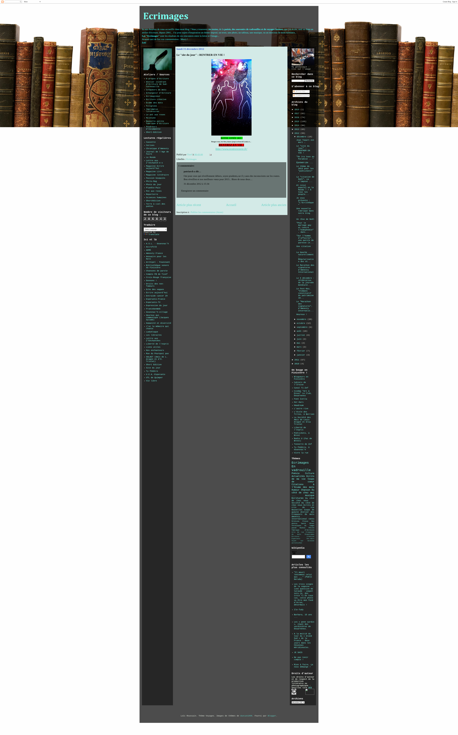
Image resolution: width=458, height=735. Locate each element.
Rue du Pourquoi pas (157, 354)
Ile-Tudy (299, 610)
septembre (303, 327)
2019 (297, 110)
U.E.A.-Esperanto (155, 374)
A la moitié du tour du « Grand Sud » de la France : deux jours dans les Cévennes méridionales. (303, 641)
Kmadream (299, 405)
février (301, 351)
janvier (301, 355)
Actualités (298, 476)
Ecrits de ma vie (303, 477)
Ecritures (297, 498)
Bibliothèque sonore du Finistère (157, 266)
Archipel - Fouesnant (158, 262)
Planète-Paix (153, 188)
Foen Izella (300, 399)
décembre (302, 137)
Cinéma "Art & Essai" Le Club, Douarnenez (303, 393)
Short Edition (154, 365)
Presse (305, 521)
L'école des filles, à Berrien (304, 413)
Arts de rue (298, 532)
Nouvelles (297, 510)
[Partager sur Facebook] (222, 155)
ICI (310, 688)
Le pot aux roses (155, 115)
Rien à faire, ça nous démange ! (303, 666)
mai (299, 343)
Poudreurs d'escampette (153, 128)
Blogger (272, 716)
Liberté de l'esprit (157, 344)
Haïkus (302, 528)
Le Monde (151, 157)
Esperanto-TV (153, 302)
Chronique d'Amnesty (157, 149)
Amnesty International (299, 518)
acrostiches (297, 543)
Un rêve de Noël (305, 219)
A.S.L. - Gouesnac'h (157, 244)
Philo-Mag (151, 181)
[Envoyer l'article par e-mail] (210, 154)
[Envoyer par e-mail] (215, 155)
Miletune (151, 118)
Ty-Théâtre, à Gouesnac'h (302, 448)
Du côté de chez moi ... (303, 493)
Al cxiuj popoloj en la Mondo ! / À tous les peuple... (305, 190)
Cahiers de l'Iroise (300, 383)
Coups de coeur (303, 480)
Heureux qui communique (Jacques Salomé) (157, 317)
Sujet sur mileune (303, 541)
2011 (297, 360)
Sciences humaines (156, 198)
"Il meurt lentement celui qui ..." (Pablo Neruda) (303, 575)
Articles (300, 91)
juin (300, 339)
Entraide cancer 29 (157, 296)
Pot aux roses (154, 191)
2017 (297, 114)
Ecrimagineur (153, 96)
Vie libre (151, 381)
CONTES (311, 519)
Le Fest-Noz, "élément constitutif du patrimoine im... (305, 293)
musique (309, 495)
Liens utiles (153, 347)
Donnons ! (151, 281)
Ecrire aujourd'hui (157, 293)
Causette (151, 142)
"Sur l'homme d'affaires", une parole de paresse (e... (305, 239)
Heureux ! (301, 314)
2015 (297, 121)
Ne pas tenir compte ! (301, 658)
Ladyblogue (152, 332)
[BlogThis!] (218, 155)
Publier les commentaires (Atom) (207, 212)
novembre (302, 319)
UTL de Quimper (154, 378)
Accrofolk (151, 247)
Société (296, 503)
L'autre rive (301, 409)
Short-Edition (154, 132)
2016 (297, 117)
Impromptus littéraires (152, 110)
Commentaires (302, 96)
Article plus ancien (273, 205)
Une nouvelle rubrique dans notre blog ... (305, 212)
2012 (297, 133)
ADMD (148, 250)
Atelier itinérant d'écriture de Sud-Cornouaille (157, 84)
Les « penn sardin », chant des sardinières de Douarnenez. (304, 625)
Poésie (295, 473)
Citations (297, 484)
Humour (295, 490)
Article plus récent (189, 205)
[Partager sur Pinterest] (225, 155)
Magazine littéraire (157, 175)
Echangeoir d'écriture (158, 93)
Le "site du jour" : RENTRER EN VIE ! (303, 149)
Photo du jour (154, 185)
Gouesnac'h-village (157, 312)
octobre (301, 323)
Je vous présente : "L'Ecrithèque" (305, 201)
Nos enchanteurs (155, 350)
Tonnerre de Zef (303, 444)
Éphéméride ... (304, 163)
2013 (297, 129)
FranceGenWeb (153, 309)
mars (300, 347)
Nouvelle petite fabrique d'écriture (157, 122)
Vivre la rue (301, 453)
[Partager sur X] (220, 155)
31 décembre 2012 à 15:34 (196, 183)
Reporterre (152, 194)
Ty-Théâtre (152, 371)
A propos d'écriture (157, 79)
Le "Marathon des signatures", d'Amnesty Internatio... (305, 306)
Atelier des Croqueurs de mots (303, 513)
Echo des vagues (155, 289)
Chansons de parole (157, 271)
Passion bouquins (155, 178)
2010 (297, 364)
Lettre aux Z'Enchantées (153, 339)
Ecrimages (165, 16)
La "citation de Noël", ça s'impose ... (305, 179)
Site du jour (153, 368)
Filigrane (151, 106)
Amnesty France (154, 253)
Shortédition (153, 201)
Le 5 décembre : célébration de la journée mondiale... (305, 281)
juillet (301, 335)
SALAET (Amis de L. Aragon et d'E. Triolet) (157, 359)
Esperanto (296, 539)
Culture (309, 473)
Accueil (231, 205)
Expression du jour (157, 306)
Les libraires (154, 335)
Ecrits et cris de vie (303, 506)
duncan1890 (246, 716)
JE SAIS (298, 652)
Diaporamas (309, 534)
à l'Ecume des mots (303, 486)
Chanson (305, 490)
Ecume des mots (154, 103)
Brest (312, 523)
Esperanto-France (155, 299)
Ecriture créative (156, 99)
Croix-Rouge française (158, 277)
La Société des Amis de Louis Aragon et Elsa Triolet (302, 420)
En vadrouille (301, 468)
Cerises (150, 145)
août (300, 331)
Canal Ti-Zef (301, 388)
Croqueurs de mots (156, 90)
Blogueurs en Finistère (301, 378)
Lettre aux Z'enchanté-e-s (154, 162)
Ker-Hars (299, 402)
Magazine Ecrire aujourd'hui (155, 167)
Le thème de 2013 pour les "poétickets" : (305, 169)
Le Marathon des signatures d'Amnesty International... (305, 270)
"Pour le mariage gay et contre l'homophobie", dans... (305, 227)
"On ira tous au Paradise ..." (305, 158)
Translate (153, 234)
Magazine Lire (154, 172)
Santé (303, 523)
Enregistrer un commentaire (194, 190)
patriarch (188, 171)
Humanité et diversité (158, 323)
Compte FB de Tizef (157, 274)
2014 (297, 125)
